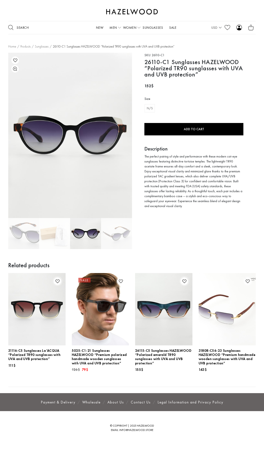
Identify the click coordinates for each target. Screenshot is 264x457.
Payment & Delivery (58, 402)
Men (113, 27)
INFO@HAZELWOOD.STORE (136, 430)
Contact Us (141, 402)
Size (147, 98)
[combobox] (216, 28)
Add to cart (194, 129)
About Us (115, 402)
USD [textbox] (214, 27)
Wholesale (91, 402)
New (100, 27)
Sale (172, 27)
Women (130, 27)
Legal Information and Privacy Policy (190, 402)
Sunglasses (153, 27)
